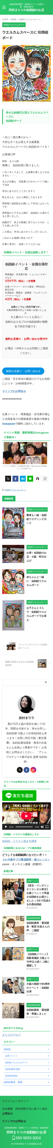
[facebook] (15, 479)
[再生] (6, 826)
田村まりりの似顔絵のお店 (26, 10)
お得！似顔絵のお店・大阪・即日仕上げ (36, 556)
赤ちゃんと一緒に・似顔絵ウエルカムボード (36, 581)
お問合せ (7, 1113)
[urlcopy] (45, 479)
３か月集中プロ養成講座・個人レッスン (26, 859)
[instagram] (33, 770)
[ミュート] (42, 826)
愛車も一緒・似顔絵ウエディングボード (36, 519)
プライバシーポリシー (15, 1101)
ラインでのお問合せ (14, 391)
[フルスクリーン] (46, 826)
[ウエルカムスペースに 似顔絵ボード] (23, 479)
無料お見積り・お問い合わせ (23, 371)
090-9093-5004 (28, 1138)
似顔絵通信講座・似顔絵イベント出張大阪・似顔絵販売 (26, 1128)
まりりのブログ (11, 1034)
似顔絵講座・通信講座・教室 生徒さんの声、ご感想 (38, 926)
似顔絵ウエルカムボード (15, 490)
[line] (30, 479)
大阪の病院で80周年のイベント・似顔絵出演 (38, 987)
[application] (26, 816)
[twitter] (8, 479)
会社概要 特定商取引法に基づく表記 (24, 1108)
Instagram (8, 423)
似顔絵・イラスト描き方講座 (19, 841)
